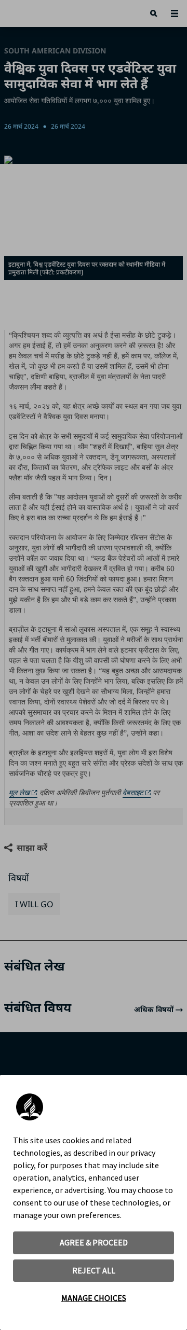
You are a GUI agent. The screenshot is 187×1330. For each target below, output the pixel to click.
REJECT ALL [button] (93, 1270)
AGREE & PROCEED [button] (94, 1242)
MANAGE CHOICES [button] (93, 1298)
